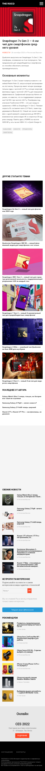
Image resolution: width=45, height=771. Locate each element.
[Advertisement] (22, 154)
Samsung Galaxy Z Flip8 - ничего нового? (29, 509)
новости (17, 129)
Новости (6, 52)
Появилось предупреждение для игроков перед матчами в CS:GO (29, 624)
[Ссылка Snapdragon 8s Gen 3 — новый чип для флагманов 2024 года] (22, 194)
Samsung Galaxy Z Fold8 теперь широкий (19, 407)
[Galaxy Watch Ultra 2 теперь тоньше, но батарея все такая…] (8, 499)
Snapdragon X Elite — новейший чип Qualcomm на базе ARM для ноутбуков (21, 348)
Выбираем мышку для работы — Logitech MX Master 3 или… (29, 692)
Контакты (21, 752)
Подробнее (22, 735)
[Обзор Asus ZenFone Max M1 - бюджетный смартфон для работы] (8, 641)
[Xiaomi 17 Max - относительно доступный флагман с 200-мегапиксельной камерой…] (8, 567)
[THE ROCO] (8, 3)
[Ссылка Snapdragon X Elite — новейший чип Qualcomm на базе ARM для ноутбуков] (22, 332)
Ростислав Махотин (34, 52)
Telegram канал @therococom (22, 610)
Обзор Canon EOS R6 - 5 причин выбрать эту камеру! (29, 651)
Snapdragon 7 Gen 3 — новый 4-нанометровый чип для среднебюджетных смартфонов (21, 314)
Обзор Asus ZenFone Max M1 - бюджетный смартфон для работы (28, 638)
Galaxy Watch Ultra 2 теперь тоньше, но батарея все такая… (29, 496)
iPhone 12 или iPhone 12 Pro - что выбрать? (28, 665)
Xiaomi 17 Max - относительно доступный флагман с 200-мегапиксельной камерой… (29, 564)
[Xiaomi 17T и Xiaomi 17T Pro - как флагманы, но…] (8, 540)
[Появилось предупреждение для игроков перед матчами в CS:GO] (8, 628)
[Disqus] (22, 457)
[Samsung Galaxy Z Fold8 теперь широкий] (8, 527)
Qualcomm (7, 129)
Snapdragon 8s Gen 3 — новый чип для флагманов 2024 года (21, 210)
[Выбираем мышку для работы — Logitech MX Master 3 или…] (8, 696)
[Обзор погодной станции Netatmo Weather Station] (8, 682)
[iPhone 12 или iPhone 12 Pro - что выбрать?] (8, 668)
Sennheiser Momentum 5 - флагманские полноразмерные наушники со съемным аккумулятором (29, 551)
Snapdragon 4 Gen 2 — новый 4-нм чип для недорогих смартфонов (22, 382)
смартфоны (7, 132)
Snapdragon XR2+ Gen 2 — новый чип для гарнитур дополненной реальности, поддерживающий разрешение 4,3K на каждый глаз (22, 279)
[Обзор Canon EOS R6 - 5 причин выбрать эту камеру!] (8, 655)
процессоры (27, 129)
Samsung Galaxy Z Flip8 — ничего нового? (19, 403)
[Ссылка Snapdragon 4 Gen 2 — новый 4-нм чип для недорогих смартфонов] (22, 365)
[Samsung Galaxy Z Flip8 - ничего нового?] (8, 513)
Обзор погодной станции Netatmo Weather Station (27, 678)
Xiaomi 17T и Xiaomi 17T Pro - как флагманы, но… (28, 536)
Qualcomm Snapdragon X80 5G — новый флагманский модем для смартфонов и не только (21, 244)
